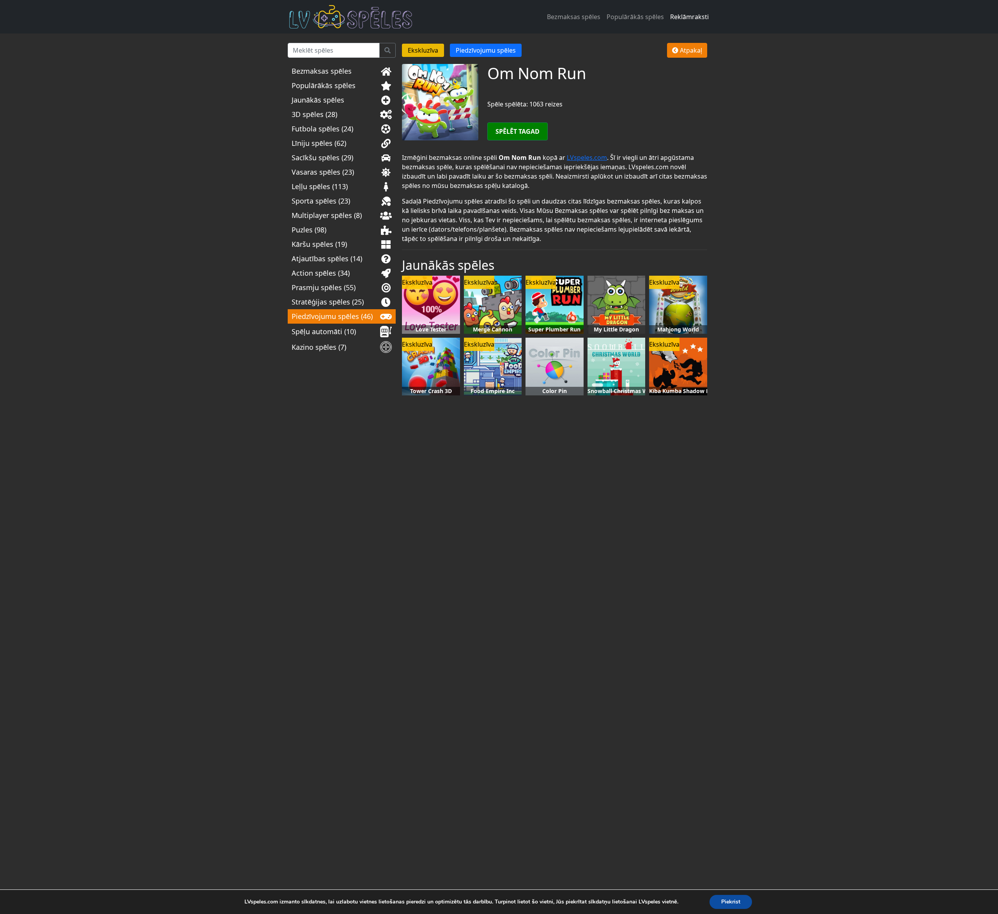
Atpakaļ (690, 50)
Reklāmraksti (689, 16)
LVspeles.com (587, 157)
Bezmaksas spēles (573, 16)
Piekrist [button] (730, 901)
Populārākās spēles (635, 16)
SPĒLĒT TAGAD (517, 131)
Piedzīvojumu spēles (486, 50)
